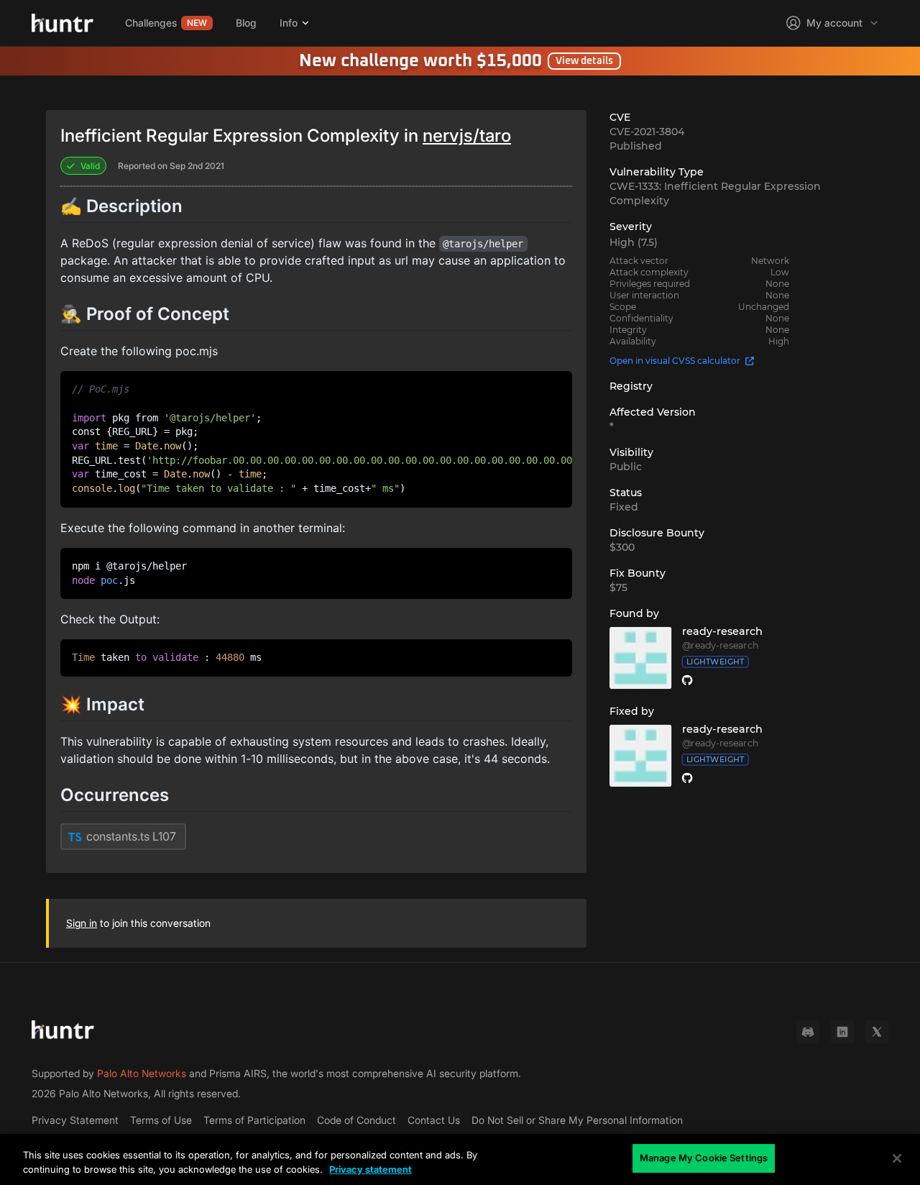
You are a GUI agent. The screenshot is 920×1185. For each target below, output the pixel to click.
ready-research (722, 631)
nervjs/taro (467, 135)
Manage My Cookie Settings (704, 1157)
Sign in (81, 923)
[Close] (897, 1158)
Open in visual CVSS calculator (675, 360)
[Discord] (807, 1031)
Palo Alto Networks (141, 1073)
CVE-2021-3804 (647, 131)
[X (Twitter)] (876, 1031)
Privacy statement (370, 1169)
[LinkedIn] (842, 1031)
